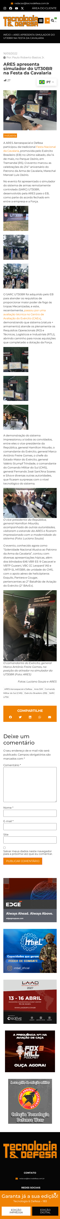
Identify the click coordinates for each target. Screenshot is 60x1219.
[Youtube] (16, 8)
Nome (8, 807)
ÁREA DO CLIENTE (44, 8)
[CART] (47, 21)
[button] (41, 20)
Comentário (12, 765)
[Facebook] (10, 8)
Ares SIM (38, 689)
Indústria (10, 135)
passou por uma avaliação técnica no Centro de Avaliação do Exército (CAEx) (24, 314)
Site (5, 834)
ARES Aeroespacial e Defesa (18, 689)
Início (7, 34)
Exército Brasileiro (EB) (35, 693)
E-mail (8, 821)
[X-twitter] (22, 8)
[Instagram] (4, 8)
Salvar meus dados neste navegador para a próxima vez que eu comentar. (27, 852)
